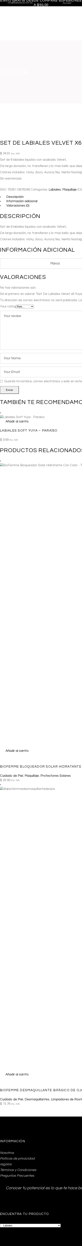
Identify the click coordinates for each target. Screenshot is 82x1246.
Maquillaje (69, 189)
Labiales (55, 189)
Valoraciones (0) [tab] (17, 205)
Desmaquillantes (37, 1099)
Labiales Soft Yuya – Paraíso (29, 430)
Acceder (67, 3)
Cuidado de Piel (11, 775)
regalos (6, 1164)
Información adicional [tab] (21, 201)
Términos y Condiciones (18, 1170)
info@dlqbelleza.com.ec (20, 3)
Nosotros (7, 1153)
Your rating (8, 306)
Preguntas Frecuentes (17, 1175)
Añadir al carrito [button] (17, 421)
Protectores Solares (55, 775)
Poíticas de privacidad (17, 1158)
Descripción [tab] (15, 197)
